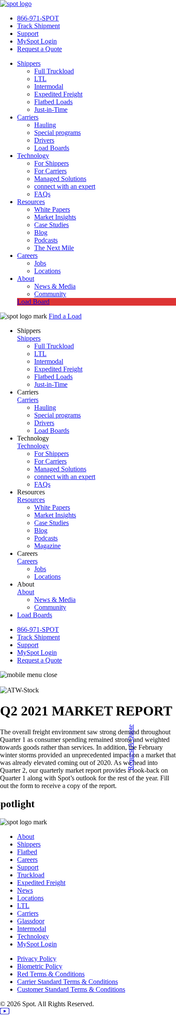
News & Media (55, 286)
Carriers (27, 117)
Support (27, 33)
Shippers (29, 63)
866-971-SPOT (38, 18)
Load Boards (51, 148)
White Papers (52, 209)
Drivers (44, 140)
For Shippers (51, 163)
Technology (33, 155)
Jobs (40, 263)
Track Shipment (38, 25)
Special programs (57, 132)
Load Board (33, 301)
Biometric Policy (39, 966)
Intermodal (48, 86)
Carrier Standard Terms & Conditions (67, 981)
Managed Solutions (60, 178)
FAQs (42, 194)
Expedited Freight (58, 94)
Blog (40, 232)
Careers (27, 255)
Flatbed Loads (53, 101)
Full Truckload (54, 71)
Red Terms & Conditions (51, 974)
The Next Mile (54, 247)
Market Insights (55, 217)
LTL (40, 78)
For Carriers (50, 171)
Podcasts (46, 240)
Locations (47, 270)
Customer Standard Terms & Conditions (71, 989)
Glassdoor (30, 921)
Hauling (45, 124)
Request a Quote (39, 49)
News (25, 890)
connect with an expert (64, 186)
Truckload (30, 875)
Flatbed (27, 851)
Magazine (47, 545)
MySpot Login (37, 41)
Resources (31, 201)
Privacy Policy (36, 958)
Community (50, 294)
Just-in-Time (50, 109)
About (25, 278)
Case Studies (51, 224)
